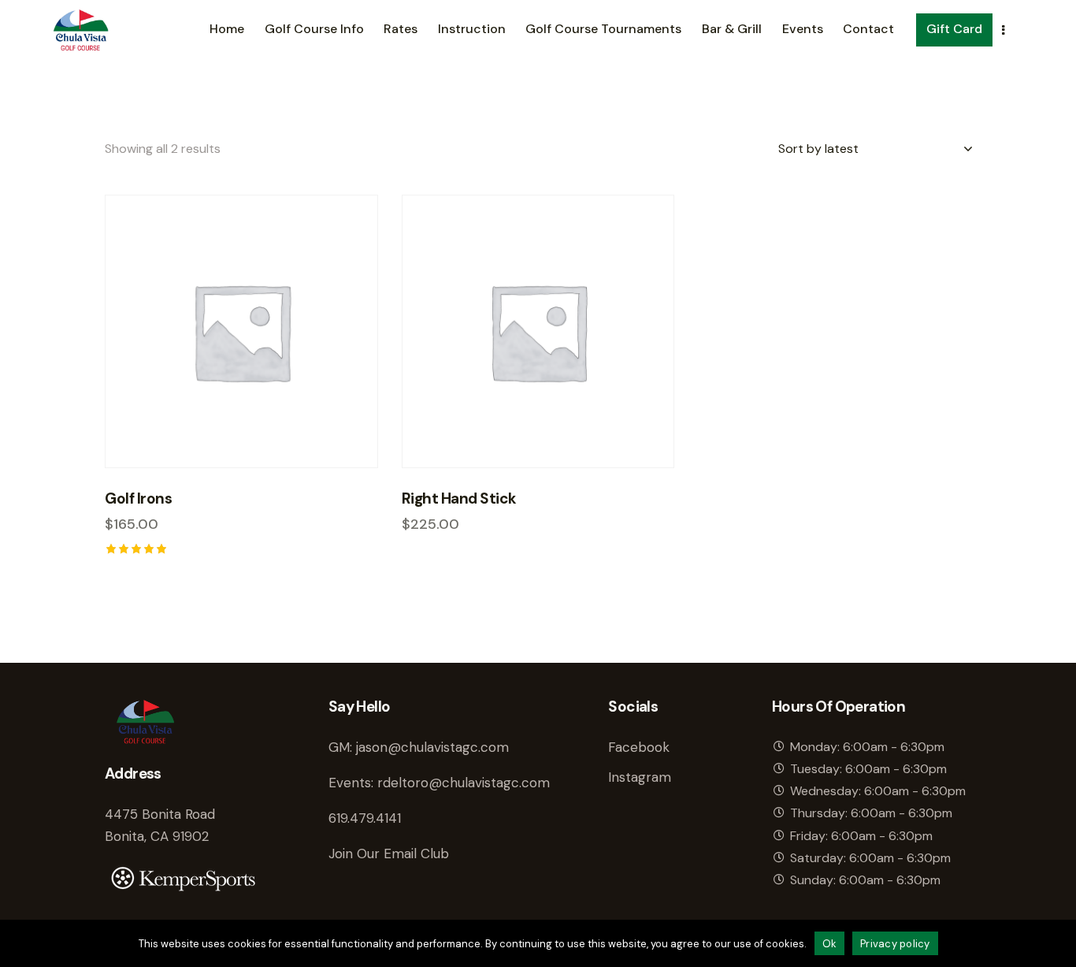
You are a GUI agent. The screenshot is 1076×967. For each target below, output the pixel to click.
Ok (829, 943)
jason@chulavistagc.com (432, 747)
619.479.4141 (364, 818)
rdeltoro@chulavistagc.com (463, 782)
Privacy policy (895, 943)
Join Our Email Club (388, 853)
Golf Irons (138, 498)
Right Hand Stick (459, 498)
